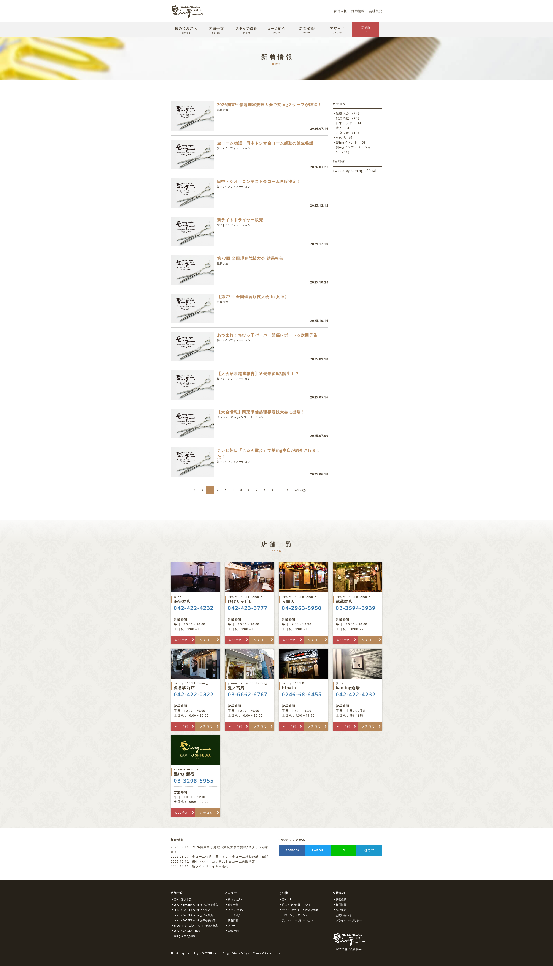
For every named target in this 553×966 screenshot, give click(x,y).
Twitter (317, 850)
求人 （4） (344, 128)
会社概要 (375, 11)
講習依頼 (340, 11)
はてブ (369, 850)
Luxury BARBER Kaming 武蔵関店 (193, 915)
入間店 (299, 599)
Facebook (291, 850)
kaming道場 (348, 686)
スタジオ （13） (348, 133)
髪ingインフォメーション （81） (353, 149)
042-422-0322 (194, 694)
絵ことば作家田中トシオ (296, 904)
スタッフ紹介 (235, 910)
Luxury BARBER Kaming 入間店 (192, 910)
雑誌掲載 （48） (348, 118)
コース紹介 (234, 915)
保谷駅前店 (191, 686)
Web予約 (181, 640)
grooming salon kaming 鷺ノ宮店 (196, 925)
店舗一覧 (233, 904)
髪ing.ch (287, 899)
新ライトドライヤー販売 (200, 866)
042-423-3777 (248, 608)
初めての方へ (235, 899)
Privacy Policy (240, 953)
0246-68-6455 (302, 694)
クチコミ (206, 640)
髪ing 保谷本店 (182, 899)
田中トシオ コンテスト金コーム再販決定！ (215, 861)
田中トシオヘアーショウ (296, 915)
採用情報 (358, 11)
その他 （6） (346, 137)
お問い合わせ (343, 915)
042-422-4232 (194, 608)
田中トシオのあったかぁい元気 (300, 910)
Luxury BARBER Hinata (187, 931)
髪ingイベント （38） (352, 142)
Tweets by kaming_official (354, 171)
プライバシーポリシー (349, 920)
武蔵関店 (353, 599)
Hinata (293, 686)
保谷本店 (182, 599)
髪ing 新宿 (187, 772)
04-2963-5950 (302, 608)
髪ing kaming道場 (184, 936)
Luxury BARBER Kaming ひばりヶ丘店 (196, 904)
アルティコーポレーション (297, 920)
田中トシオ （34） (350, 123)
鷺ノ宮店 (247, 686)
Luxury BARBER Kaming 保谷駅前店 (194, 920)
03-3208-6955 (194, 780)
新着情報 (233, 920)
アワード (233, 925)
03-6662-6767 (248, 694)
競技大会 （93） (348, 113)
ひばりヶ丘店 (245, 599)
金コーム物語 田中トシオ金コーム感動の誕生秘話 (220, 856)
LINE (344, 850)
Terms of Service (263, 953)
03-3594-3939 (356, 608)
